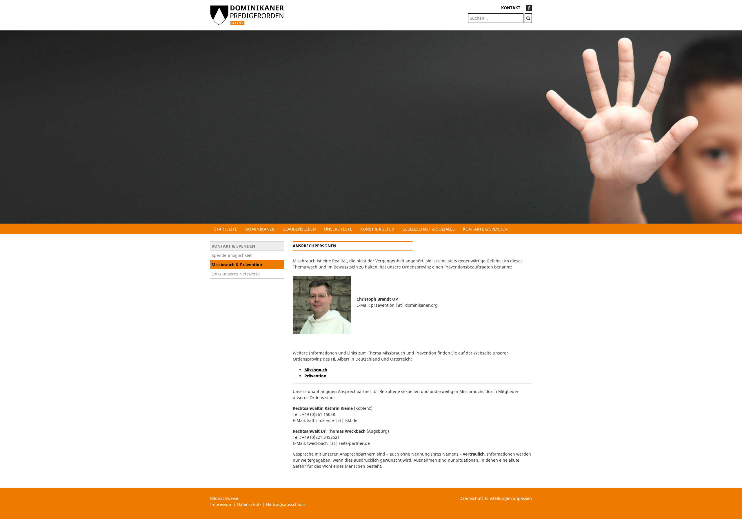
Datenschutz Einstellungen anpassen (495, 498)
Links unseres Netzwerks (236, 274)
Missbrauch (315, 369)
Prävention (315, 376)
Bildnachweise (224, 498)
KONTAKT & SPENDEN (233, 246)
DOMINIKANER (259, 229)
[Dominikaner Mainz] (247, 14)
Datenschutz (249, 504)
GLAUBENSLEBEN (299, 229)
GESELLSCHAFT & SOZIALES (428, 229)
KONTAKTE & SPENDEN (485, 229)
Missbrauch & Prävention (237, 264)
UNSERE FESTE (338, 229)
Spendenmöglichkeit (232, 255)
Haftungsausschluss (285, 504)
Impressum (221, 504)
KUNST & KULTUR (377, 229)
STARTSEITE (225, 229)
